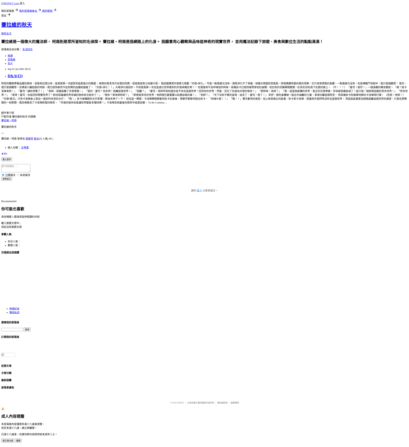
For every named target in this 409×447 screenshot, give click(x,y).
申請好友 (14, 308)
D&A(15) (15, 76)
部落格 (11, 59)
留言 (36, 138)
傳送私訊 (14, 312)
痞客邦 (29, 138)
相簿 (10, 55)
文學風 (25, 147)
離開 (18, 440)
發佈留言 (7, 179)
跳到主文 (6, 33)
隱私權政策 (222, 403)
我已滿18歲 (8, 440)
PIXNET (180, 403)
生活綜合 (27, 49)
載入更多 (7, 159)
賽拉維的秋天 (16, 25)
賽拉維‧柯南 (9, 120)
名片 (10, 63)
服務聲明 (235, 403)
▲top (4, 153)
